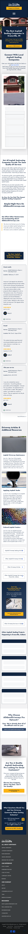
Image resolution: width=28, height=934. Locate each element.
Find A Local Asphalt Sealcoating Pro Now (14, 729)
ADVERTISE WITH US (6, 916)
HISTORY (4, 888)
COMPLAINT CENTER (6, 875)
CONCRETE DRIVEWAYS (7, 850)
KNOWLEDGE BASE (6, 910)
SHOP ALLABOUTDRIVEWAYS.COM (9, 904)
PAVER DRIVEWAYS (6, 853)
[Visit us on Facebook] (13, 931)
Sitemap (4, 926)
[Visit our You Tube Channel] (10, 931)
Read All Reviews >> (22, 416)
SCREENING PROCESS (7, 869)
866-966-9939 (15, 65)
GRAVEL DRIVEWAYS (6, 857)
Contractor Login (17, 927)
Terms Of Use (10, 926)
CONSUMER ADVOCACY (7, 891)
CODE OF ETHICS (5, 872)
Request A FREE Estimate (14, 46)
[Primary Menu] (14, 13)
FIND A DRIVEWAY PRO (7, 907)
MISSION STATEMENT (6, 897)
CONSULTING (5, 913)
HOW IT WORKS (5, 866)
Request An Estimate (14, 8)
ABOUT (3, 885)
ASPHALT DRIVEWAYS (6, 847)
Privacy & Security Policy (19, 926)
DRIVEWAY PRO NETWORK (8, 860)
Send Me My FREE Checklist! (14, 828)
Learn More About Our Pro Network (14, 791)
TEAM (3, 894)
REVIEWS (4, 878)
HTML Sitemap (9, 927)
